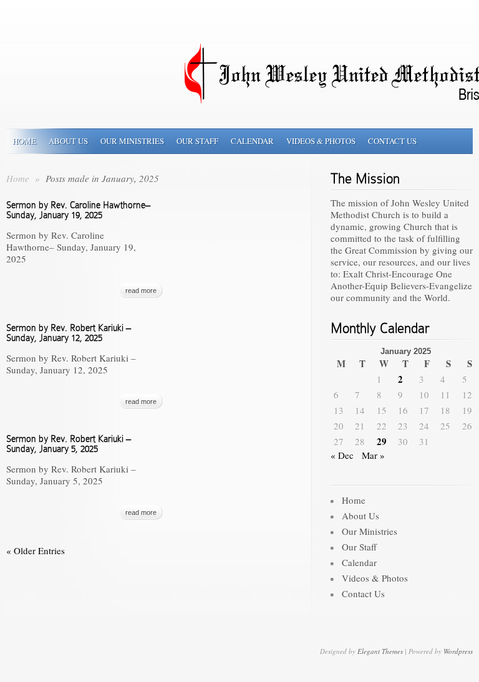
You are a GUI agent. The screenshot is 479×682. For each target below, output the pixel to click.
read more (141, 290)
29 (382, 442)
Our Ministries (132, 140)
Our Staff (197, 140)
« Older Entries (35, 550)
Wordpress (458, 651)
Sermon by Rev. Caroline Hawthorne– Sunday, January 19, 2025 (78, 210)
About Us (68, 140)
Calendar (252, 140)
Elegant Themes (380, 651)
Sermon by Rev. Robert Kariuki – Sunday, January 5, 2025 (68, 444)
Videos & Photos (321, 140)
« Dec (342, 455)
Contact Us (392, 140)
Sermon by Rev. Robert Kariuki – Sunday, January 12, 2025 (68, 333)
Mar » (373, 455)
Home (24, 140)
